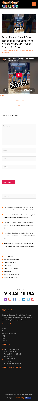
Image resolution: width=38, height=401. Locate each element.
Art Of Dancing (8, 256)
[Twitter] (28, 299)
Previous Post (19, 101)
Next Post (19, 106)
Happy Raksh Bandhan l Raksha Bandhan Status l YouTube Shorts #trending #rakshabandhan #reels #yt (19, 235)
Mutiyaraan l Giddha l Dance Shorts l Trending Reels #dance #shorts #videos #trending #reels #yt (19, 216)
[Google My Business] (19, 299)
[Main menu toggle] (34, 4)
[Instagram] (5, 299)
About (4, 331)
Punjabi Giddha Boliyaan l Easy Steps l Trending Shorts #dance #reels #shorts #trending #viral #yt (19, 208)
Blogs (4, 336)
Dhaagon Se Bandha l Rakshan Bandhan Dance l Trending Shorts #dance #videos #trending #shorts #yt (19, 225)
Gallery (4, 338)
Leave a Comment (7, 50)
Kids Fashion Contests (11, 268)
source (2, 95)
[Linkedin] (23, 299)
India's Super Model (10, 262)
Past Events (7, 271)
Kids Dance (7, 265)
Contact (4, 340)
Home (4, 328)
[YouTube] (10, 299)
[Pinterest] (32, 299)
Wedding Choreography (11, 274)
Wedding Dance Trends (11, 277)
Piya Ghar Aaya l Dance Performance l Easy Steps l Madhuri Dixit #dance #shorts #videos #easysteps (19, 245)
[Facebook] (14, 299)
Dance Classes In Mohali (22, 50)
